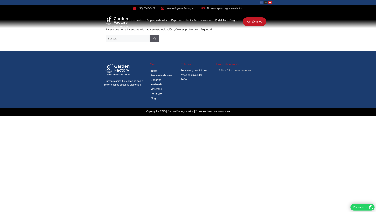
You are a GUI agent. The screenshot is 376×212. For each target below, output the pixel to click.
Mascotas (205, 20)
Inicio (139, 20)
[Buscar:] (128, 38)
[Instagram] (265, 2)
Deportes (176, 20)
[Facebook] (261, 2)
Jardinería (190, 20)
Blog (232, 20)
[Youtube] (270, 2)
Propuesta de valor (156, 20)
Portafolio (220, 20)
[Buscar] (154, 38)
